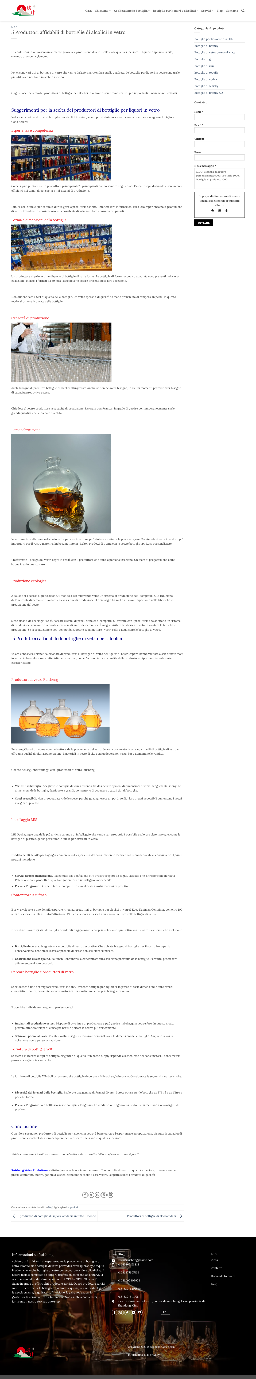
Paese (197, 152)
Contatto (232, 10)
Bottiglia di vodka (205, 79)
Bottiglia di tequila (206, 72)
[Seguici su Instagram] (121, 1312)
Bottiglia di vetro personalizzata (214, 52)
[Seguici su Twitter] (127, 1312)
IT (164, 1312)
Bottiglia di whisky (206, 86)
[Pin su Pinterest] (104, 1195)
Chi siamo (101, 10)
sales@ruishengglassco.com (135, 1260)
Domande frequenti (223, 1276)
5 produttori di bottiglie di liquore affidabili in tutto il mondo (56, 1216)
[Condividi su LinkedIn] (110, 1195)
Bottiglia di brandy (206, 45)
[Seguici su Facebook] (114, 1312)
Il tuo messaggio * (205, 165)
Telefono (199, 138)
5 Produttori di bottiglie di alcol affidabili (151, 1216)
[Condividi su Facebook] (85, 1195)
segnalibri (73, 1207)
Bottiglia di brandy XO (208, 92)
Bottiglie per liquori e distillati (174, 10)
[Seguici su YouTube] (140, 1312)
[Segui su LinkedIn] (133, 1312)
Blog (220, 10)
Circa (214, 1260)
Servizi (206, 10)
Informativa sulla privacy (144, 1354)
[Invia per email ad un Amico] (97, 1195)
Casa (88, 10)
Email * (198, 125)
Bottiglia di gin (203, 59)
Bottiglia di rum (204, 66)
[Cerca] (243, 10)
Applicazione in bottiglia (131, 10)
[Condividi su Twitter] (91, 1195)
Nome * (198, 111)
